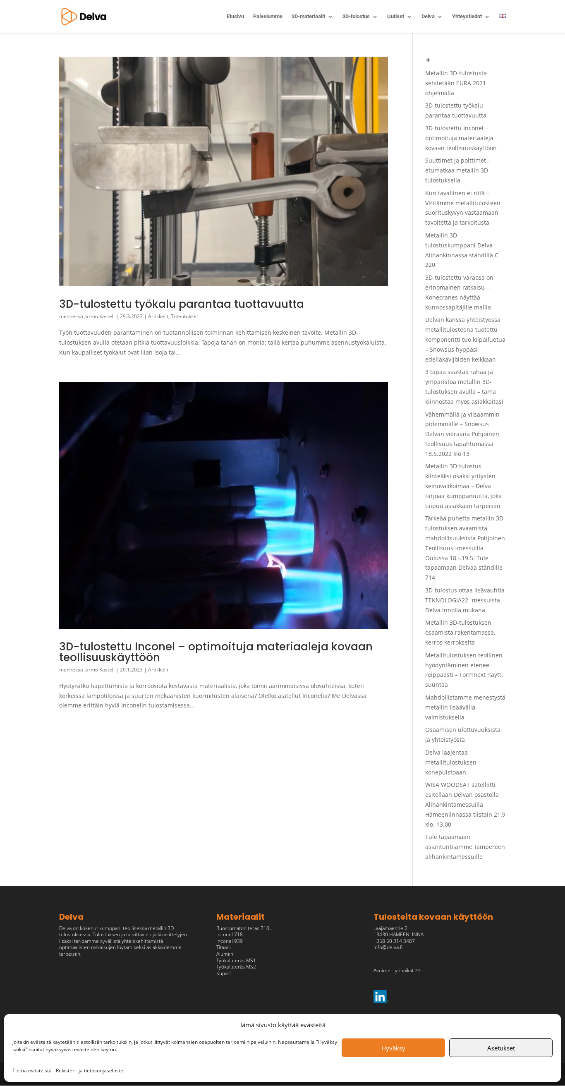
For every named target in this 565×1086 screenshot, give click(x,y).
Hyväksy (393, 1048)
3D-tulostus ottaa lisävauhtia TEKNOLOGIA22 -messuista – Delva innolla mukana (465, 600)
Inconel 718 (229, 934)
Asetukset (501, 1048)
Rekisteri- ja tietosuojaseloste (89, 1070)
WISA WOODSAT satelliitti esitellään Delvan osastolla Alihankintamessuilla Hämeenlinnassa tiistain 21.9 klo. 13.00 (465, 804)
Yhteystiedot (467, 16)
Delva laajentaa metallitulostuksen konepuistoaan (450, 762)
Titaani (223, 947)
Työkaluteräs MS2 (236, 966)
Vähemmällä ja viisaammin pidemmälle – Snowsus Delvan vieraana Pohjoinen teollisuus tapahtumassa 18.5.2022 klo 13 (462, 434)
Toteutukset (184, 316)
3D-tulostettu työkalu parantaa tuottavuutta (181, 304)
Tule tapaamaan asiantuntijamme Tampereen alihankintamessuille (465, 847)
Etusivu (235, 16)
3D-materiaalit (308, 16)
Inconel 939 (229, 941)
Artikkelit (158, 316)
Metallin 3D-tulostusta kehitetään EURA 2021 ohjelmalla (456, 83)
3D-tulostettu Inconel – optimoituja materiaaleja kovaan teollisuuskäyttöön (216, 652)
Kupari (223, 973)
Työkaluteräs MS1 (236, 960)
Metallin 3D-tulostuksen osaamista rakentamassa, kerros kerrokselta (460, 632)
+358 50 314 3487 (394, 941)
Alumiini (225, 953)
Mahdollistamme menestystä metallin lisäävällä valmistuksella (465, 707)
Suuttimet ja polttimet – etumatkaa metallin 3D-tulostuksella (458, 170)
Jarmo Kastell (99, 316)
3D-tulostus (356, 16)
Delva (428, 16)
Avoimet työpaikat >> (397, 970)
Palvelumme (267, 16)
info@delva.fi (387, 947)
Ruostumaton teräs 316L (244, 928)
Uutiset (395, 16)
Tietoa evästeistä (32, 1070)
